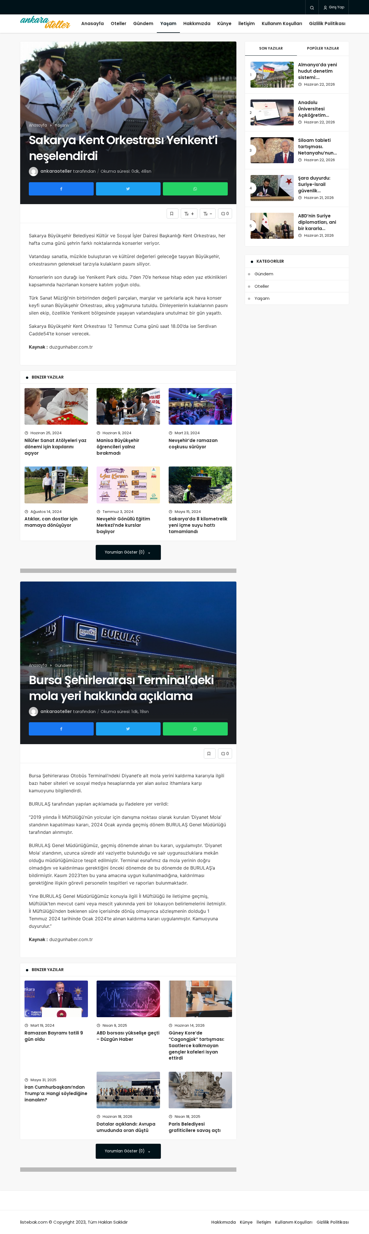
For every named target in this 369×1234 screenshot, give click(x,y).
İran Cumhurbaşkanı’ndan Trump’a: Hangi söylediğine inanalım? (56, 1093)
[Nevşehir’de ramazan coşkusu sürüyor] (200, 406)
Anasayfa (92, 23)
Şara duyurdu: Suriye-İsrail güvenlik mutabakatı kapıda (314, 190)
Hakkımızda (196, 23)
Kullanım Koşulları (282, 23)
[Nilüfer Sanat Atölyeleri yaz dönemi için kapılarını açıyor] (56, 406)
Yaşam (168, 23)
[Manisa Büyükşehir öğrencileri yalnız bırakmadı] (128, 406)
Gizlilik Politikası (327, 23)
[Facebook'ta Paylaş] (61, 188)
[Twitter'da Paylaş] (128, 188)
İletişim (246, 23)
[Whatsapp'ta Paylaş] (195, 188)
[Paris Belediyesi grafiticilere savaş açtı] (200, 1090)
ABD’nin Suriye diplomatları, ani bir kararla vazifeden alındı (317, 225)
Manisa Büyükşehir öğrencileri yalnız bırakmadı (118, 446)
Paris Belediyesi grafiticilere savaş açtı (195, 1127)
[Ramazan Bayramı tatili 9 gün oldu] (56, 999)
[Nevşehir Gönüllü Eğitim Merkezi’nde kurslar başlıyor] (128, 484)
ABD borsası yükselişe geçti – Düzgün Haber (128, 1036)
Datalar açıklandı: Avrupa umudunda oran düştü (126, 1127)
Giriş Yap (336, 7)
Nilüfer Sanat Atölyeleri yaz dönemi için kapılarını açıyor (55, 446)
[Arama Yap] (312, 7)
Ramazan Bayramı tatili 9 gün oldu (54, 1036)
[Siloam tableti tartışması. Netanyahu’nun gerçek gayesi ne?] (272, 150)
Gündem (143, 23)
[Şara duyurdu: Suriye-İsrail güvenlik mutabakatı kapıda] (272, 188)
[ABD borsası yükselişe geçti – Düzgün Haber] (128, 999)
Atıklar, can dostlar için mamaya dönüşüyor (51, 522)
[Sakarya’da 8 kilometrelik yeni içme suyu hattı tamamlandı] (200, 484)
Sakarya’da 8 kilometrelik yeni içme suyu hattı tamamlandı (198, 525)
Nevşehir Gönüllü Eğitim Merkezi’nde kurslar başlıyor (123, 525)
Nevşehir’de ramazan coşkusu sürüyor (193, 443)
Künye (224, 23)
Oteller (118, 23)
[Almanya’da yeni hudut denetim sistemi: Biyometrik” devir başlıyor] (272, 75)
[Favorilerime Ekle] (172, 213)
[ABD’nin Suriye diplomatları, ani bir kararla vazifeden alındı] (272, 226)
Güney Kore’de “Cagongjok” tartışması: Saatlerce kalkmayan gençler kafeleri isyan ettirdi (196, 1045)
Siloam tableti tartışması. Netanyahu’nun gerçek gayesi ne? (319, 149)
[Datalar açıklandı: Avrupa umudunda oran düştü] (128, 1090)
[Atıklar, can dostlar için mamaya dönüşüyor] (56, 484)
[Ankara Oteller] (45, 23)
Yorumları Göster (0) (125, 552)
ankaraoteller (56, 171)
